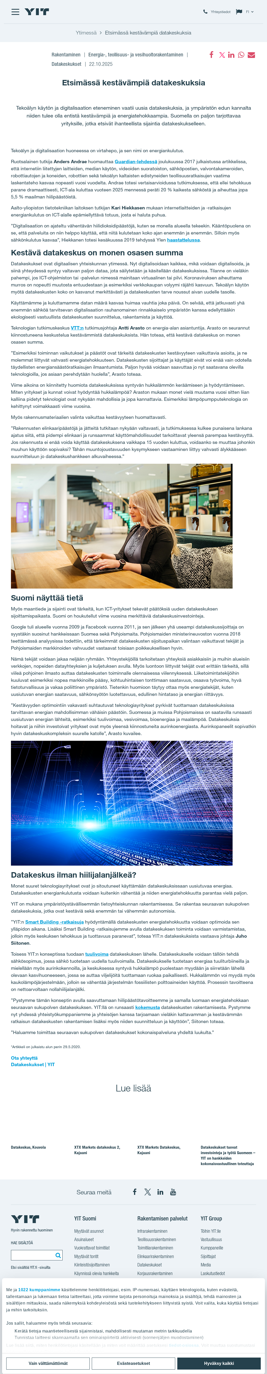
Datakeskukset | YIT (33, 1064)
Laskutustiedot (213, 1273)
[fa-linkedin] (231, 55)
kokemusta (147, 1007)
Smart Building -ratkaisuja (54, 922)
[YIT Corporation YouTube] (173, 1192)
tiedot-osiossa (184, 1345)
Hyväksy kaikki (219, 1363)
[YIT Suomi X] (147, 1192)
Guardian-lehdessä (136, 161)
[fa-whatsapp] (241, 55)
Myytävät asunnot (89, 1231)
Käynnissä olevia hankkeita (96, 1273)
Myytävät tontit (86, 1256)
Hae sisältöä (22, 1242)
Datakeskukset (149, 1264)
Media (206, 1264)
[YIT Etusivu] (37, 11)
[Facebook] (211, 55)
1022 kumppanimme (39, 1290)
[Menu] (15, 11)
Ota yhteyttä (24, 1057)
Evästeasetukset (133, 1363)
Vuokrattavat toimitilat (92, 1247)
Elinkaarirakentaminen (155, 1256)
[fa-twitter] (221, 55)
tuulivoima (96, 954)
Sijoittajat (208, 1256)
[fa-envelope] (251, 55)
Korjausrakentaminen (155, 1273)
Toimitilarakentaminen (155, 1247)
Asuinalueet (84, 1239)
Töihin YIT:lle (211, 1231)
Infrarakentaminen (152, 1231)
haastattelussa (183, 240)
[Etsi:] (57, 1255)
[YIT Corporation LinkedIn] (160, 1192)
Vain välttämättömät (48, 1363)
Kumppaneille (212, 1247)
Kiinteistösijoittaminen (92, 1264)
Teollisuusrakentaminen (156, 1239)
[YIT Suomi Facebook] (135, 1192)
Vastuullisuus (211, 1239)
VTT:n (77, 328)
